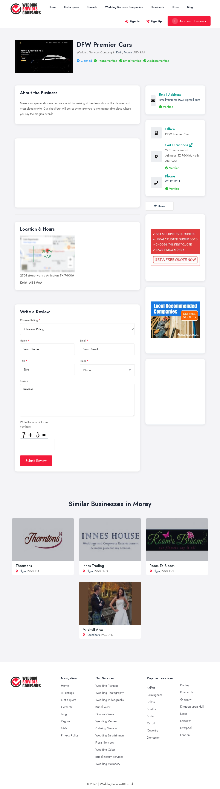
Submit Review (36, 460)
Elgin (23, 571)
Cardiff (151, 723)
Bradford (152, 709)
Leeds (183, 713)
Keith (119, 52)
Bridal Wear (102, 707)
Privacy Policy (69, 735)
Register (66, 721)
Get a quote (71, 7)
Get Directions (177, 145)
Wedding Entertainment (109, 735)
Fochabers (93, 635)
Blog (190, 7)
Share (161, 206)
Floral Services (104, 742)
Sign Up (156, 21)
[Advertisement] (77, 174)
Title (22, 361)
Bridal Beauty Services (109, 757)
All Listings (67, 693)
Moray (128, 52)
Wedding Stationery (107, 764)
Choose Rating (29, 320)
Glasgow (186, 699)
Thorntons (24, 565)
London (185, 735)
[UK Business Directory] (175, 319)
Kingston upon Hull (192, 706)
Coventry (152, 730)
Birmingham (154, 695)
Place (83, 361)
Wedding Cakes (105, 749)
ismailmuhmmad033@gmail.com (179, 100)
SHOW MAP (47, 254)
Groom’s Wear (104, 714)
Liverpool (186, 728)
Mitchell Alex (93, 629)
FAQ (64, 728)
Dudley (184, 685)
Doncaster (153, 737)
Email (83, 341)
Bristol (150, 716)
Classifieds (157, 7)
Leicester (185, 721)
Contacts (92, 7)
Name (23, 341)
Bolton (151, 702)
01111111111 (172, 181)
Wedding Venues (106, 721)
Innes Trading (93, 565)
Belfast (151, 688)
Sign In (135, 21)
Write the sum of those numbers (34, 424)
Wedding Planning (107, 685)
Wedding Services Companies (124, 7)
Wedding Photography (109, 693)
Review (24, 381)
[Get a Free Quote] (175, 247)
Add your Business (192, 21)
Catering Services (106, 728)
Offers (175, 7)
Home (52, 7)
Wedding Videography (109, 700)
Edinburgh (186, 692)
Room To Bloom (162, 565)
